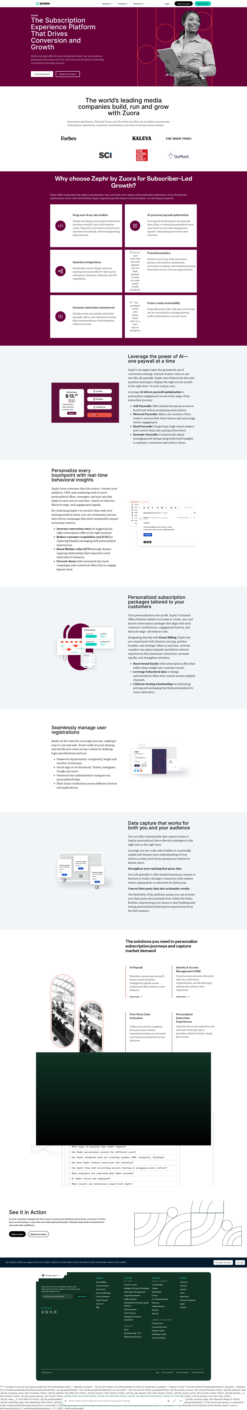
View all (155, 1313)
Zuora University (158, 1337)
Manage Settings (223, 1262)
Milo (97, 1307)
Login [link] (167, 3)
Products (122, 3)
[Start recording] (168, 1401)
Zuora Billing (101, 1282)
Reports (155, 1309)
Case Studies (157, 1284)
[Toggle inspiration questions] (65, 1401)
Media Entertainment (132, 1336)
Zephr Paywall (102, 1300)
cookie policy (66, 1262)
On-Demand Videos (160, 1299)
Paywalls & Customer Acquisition (132, 1318)
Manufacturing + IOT (132, 1333)
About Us (184, 1282)
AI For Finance (130, 1313)
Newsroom (184, 1296)
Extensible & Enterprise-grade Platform (136, 1304)
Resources (137, 3)
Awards (183, 1307)
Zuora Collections (103, 1292)
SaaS (126, 1329)
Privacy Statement (167, 1372)
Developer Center (159, 1334)
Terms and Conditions (182, 1372)
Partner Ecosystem (188, 1300)
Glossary (155, 1302)
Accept (240, 1262)
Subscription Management (135, 1291)
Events (155, 1295)
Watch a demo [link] (202, 3)
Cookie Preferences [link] (198, 1372)
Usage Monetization (132, 1295)
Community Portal (159, 1326)
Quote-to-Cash (130, 1284)
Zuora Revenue (102, 1285)
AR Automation (130, 1309)
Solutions (106, 3)
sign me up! (82, 1296)
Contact (183, 1285)
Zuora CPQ (100, 1289)
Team (182, 1292)
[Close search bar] (181, 1401)
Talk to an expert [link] (183, 3)
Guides (155, 1288)
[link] (43, 3)
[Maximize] (174, 1401)
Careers (183, 1289)
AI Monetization (130, 1299)
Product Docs (157, 1323)
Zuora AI (99, 1303)
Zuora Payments (103, 1296)
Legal (182, 1303)
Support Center (158, 1330)
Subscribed (156, 1291)
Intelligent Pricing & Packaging (136, 1288)
